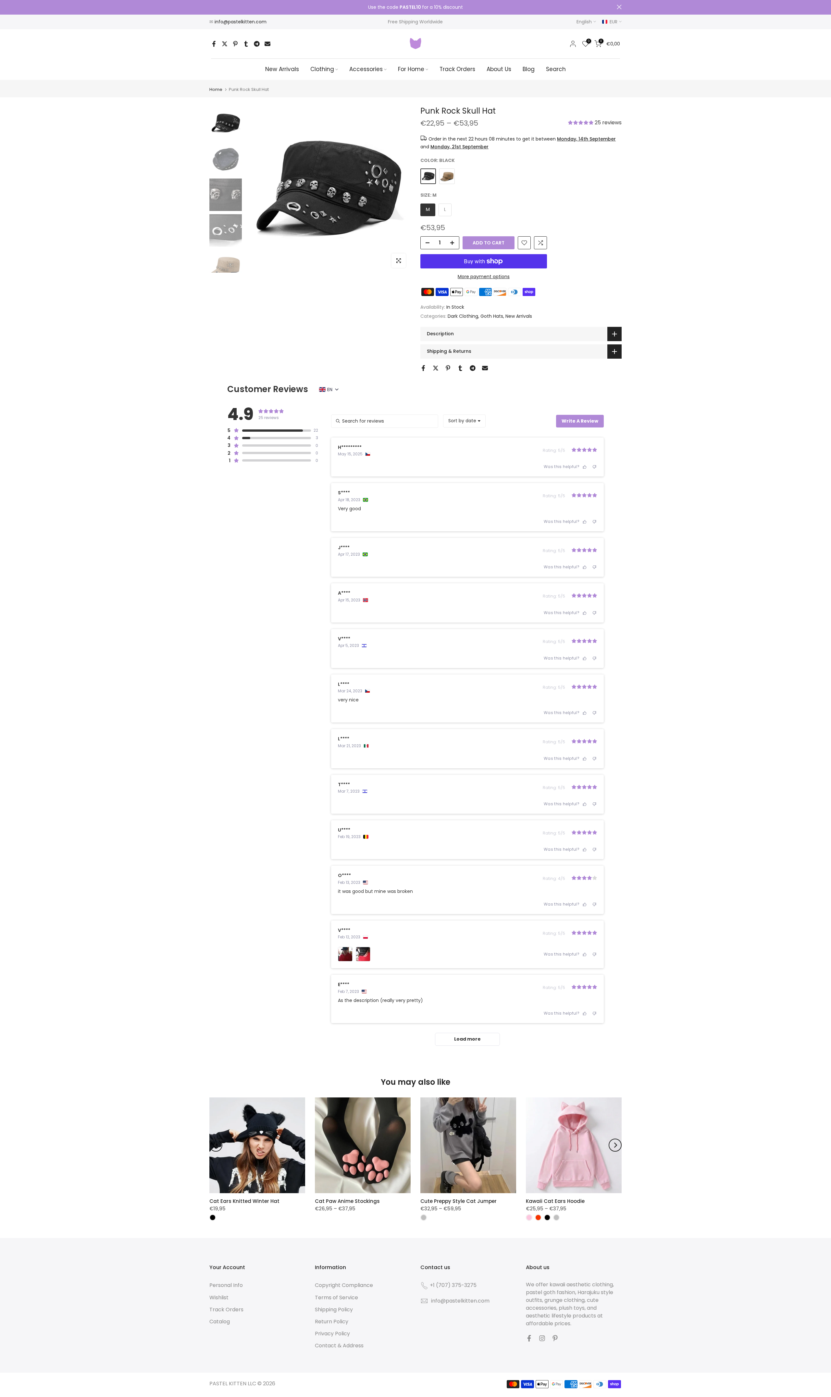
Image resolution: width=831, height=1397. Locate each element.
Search (556, 69)
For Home (411, 69)
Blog (529, 69)
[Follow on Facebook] (529, 1338)
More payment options (484, 276)
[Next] (615, 1145)
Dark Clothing (463, 316)
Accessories (366, 69)
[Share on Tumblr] (246, 44)
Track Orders (457, 69)
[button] (595, 123)
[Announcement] (415, 7)
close (211, 7)
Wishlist (219, 1297)
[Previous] (215, 1145)
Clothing (322, 69)
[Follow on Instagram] (542, 1338)
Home (215, 89)
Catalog (219, 1321)
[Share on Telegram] (257, 44)
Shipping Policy (334, 1309)
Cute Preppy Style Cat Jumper (458, 1201)
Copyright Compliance (344, 1285)
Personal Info (226, 1285)
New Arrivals (282, 69)
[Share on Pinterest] (235, 44)
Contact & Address (339, 1345)
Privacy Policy (332, 1333)
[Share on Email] (267, 44)
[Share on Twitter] (225, 44)
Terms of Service (336, 1297)
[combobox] (464, 420)
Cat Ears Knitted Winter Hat (244, 1201)
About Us (499, 69)
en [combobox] (329, 389)
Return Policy (331, 1321)
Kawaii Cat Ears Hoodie (555, 1201)
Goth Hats (491, 316)
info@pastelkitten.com (241, 22)
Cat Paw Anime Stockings (347, 1201)
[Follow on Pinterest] (555, 1338)
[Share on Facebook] (214, 44)
